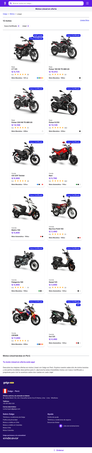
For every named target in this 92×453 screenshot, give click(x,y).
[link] (5, 3)
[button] (58, 450)
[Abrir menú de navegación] (87, 3)
